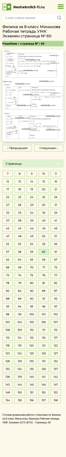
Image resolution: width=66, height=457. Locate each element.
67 (55, 259)
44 (31, 228)
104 (19, 322)
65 (31, 259)
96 (43, 306)
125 (32, 353)
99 (19, 314)
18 (19, 189)
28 (19, 204)
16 (55, 181)
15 (43, 181)
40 (43, 220)
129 (20, 361)
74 (19, 275)
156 (32, 400)
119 (19, 345)
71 (43, 267)
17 (7, 189)
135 (32, 369)
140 (31, 376)
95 (31, 306)
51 (55, 236)
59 (31, 251)
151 (31, 392)
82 (55, 283)
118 (7, 345)
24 (31, 197)
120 (31, 345)
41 (55, 220)
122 (56, 345)
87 (55, 290)
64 (19, 259)
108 (7, 330)
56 (55, 244)
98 (7, 314)
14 (31, 181)
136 (44, 369)
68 (7, 267)
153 (56, 392)
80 (31, 283)
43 (19, 228)
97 (55, 306)
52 (7, 244)
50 (43, 236)
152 (44, 392)
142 (56, 376)
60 (43, 251)
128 (7, 361)
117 (56, 337)
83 (7, 290)
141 (43, 376)
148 (7, 392)
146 (43, 384)
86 (43, 290)
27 (7, 204)
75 (31, 275)
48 (19, 236)
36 (55, 212)
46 (55, 228)
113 (7, 337)
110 (31, 330)
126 (44, 353)
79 (19, 283)
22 (7, 197)
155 (20, 400)
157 (44, 400)
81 (43, 283)
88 (7, 298)
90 (31, 298)
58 (19, 251)
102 (56, 314)
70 (31, 267)
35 (43, 212)
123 (8, 353)
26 (55, 197)
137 (56, 369)
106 (43, 322)
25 (43, 197)
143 (7, 384)
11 (56, 173)
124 (19, 353)
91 (43, 298)
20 (43, 189)
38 (19, 220)
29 (31, 204)
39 (31, 220)
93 (7, 306)
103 (7, 322)
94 (19, 306)
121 (43, 345)
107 (56, 322)
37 (7, 220)
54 (31, 244)
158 (56, 400)
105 (32, 322)
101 (43, 314)
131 (43, 361)
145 (32, 384)
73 (7, 275)
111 (43, 330)
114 (19, 337)
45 (43, 228)
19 (31, 189)
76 (43, 275)
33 (19, 212)
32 (7, 212)
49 (31, 236)
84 (19, 290)
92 (55, 298)
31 (55, 204)
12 (7, 181)
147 (56, 384)
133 (8, 369)
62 (7, 259)
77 (55, 275)
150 (20, 392)
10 (43, 173)
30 (43, 204)
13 (19, 181)
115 (31, 337)
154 (8, 400)
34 (31, 212)
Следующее (47, 148)
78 (7, 283)
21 (55, 189)
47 (7, 236)
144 (19, 384)
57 (7, 251)
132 (56, 361)
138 (7, 376)
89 (19, 298)
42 (7, 228)
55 (43, 244)
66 (43, 259)
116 (43, 337)
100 (31, 314)
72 (55, 267)
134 (19, 369)
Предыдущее (18, 148)
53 (19, 244)
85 (31, 290)
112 (56, 330)
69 (19, 267)
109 (19, 330)
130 (31, 361)
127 (56, 353)
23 (19, 197)
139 (20, 376)
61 (55, 251)
